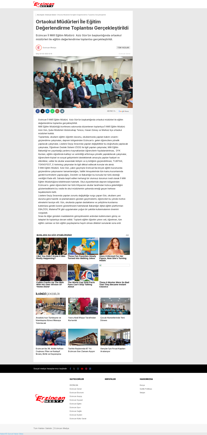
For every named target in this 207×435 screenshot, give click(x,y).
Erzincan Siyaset (76, 400)
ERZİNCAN (74, 385)
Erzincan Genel (124, 54)
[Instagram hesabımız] (78, 368)
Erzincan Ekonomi (77, 393)
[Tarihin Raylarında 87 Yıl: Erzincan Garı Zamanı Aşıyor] (83, 337)
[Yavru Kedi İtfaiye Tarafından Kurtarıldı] (83, 306)
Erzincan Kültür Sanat (78, 419)
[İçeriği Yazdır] (62, 111)
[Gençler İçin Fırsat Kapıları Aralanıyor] (115, 337)
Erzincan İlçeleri (76, 415)
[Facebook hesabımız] (70, 368)
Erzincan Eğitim (75, 404)
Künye (142, 385)
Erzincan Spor (75, 407)
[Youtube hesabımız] (82, 368)
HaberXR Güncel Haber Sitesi (11, 434)
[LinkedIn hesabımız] (90, 368)
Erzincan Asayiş (76, 396)
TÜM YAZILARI (123, 48)
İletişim (142, 393)
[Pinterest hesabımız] (86, 368)
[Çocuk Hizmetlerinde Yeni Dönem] (115, 306)
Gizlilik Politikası (146, 389)
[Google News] (124, 111)
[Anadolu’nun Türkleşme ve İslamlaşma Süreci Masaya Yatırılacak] (51, 306)
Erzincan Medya (49, 48)
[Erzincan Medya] (43, 7)
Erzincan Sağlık (76, 411)
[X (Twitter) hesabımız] (74, 368)
